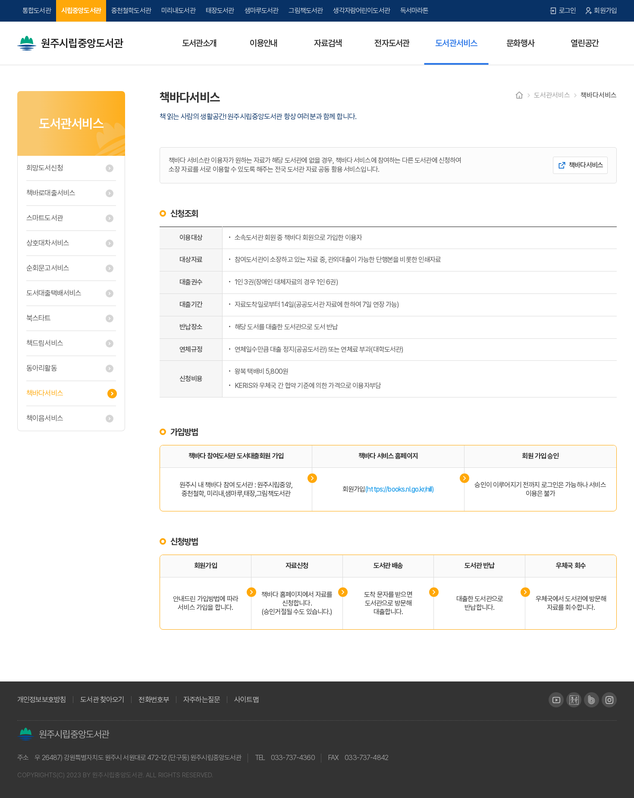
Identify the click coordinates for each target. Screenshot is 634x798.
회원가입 (605, 10)
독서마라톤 (414, 10)
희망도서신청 (44, 168)
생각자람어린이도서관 (361, 10)
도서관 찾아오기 (102, 699)
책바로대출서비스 (50, 193)
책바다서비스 (44, 393)
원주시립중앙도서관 (82, 43)
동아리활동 (41, 368)
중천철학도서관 (131, 10)
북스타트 (38, 318)
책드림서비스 (44, 343)
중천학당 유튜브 (573, 699)
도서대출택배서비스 (53, 293)
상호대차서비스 (47, 243)
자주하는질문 (201, 699)
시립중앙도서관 (81, 10)
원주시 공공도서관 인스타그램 (609, 699)
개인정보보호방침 (41, 699)
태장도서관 (220, 10)
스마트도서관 (44, 218)
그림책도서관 (306, 10)
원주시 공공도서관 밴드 (591, 699)
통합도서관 (36, 10)
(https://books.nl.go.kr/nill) (399, 489)
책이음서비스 (44, 418)
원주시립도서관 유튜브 (556, 699)
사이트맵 (246, 699)
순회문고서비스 (47, 268)
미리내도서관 (178, 10)
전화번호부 (153, 699)
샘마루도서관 (262, 10)
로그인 (567, 10)
